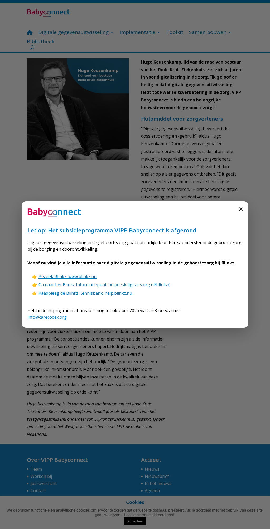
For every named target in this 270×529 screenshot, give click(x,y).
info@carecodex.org (47, 317)
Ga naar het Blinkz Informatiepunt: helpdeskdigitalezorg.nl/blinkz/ (104, 285)
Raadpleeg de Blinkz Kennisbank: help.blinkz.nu (85, 293)
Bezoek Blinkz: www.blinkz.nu (67, 276)
